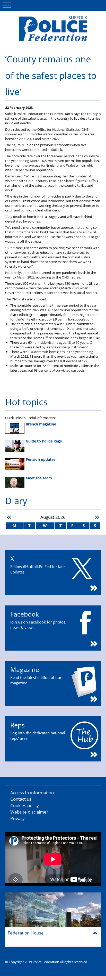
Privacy (17, 818)
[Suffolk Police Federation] (53, 28)
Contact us (20, 799)
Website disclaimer (29, 812)
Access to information (32, 792)
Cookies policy (24, 805)
